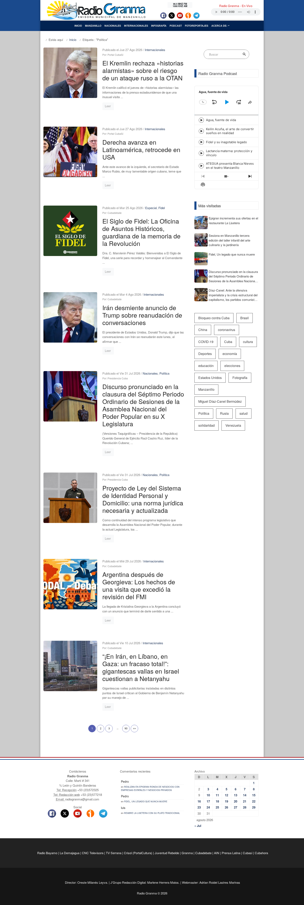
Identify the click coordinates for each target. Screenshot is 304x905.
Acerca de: (219, 25)
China (202, 329)
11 (217, 795)
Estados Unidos (210, 377)
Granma (187, 853)
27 (235, 807)
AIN (216, 853)
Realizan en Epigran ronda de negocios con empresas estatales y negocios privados (150, 788)
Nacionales (112, 25)
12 (226, 795)
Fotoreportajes (196, 25)
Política (164, 373)
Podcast (176, 25)
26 (226, 807)
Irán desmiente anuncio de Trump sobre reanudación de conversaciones (142, 315)
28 (244, 807)
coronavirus (226, 329)
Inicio (78, 25)
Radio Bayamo (47, 853)
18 (217, 801)
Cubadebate (203, 853)
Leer (108, 106)
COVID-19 (205, 341)
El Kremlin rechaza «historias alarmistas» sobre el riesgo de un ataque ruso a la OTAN (142, 70)
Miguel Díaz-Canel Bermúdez (220, 401)
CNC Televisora (92, 853)
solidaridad (206, 425)
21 (244, 801)
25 (217, 807)
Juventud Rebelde (167, 853)
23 (199, 807)
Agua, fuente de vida (221, 120)
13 (235, 795)
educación (206, 365)
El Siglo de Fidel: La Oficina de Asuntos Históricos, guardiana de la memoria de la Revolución (141, 232)
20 (235, 801)
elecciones (232, 365)
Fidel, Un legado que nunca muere (145, 801)
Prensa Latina (231, 853)
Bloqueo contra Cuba (214, 318)
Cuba (228, 341)
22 (253, 801)
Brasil (244, 318)
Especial (151, 208)
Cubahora (261, 853)
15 (253, 795)
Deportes (205, 353)
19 (226, 801)
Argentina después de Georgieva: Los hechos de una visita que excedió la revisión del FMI (138, 585)
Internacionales (136, 25)
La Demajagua (69, 853)
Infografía (158, 25)
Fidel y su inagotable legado (226, 142)
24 (208, 807)
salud (243, 413)
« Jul (197, 825)
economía (230, 353)
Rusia (224, 413)
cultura (248, 341)
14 (244, 795)
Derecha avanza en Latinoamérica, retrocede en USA (141, 149)
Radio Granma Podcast (217, 73)
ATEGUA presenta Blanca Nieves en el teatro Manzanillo (230, 166)
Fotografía (239, 377)
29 (253, 807)
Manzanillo (93, 25)
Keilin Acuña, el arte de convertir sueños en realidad (230, 131)
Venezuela (233, 425)
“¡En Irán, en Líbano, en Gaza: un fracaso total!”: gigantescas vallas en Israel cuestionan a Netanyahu (140, 667)
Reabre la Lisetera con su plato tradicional (152, 812)
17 (208, 801)
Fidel (161, 208)
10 (208, 795)
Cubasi (247, 853)
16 (199, 801)
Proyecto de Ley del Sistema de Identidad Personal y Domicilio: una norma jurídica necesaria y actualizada (142, 499)
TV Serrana (113, 853)
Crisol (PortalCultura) (138, 853)
